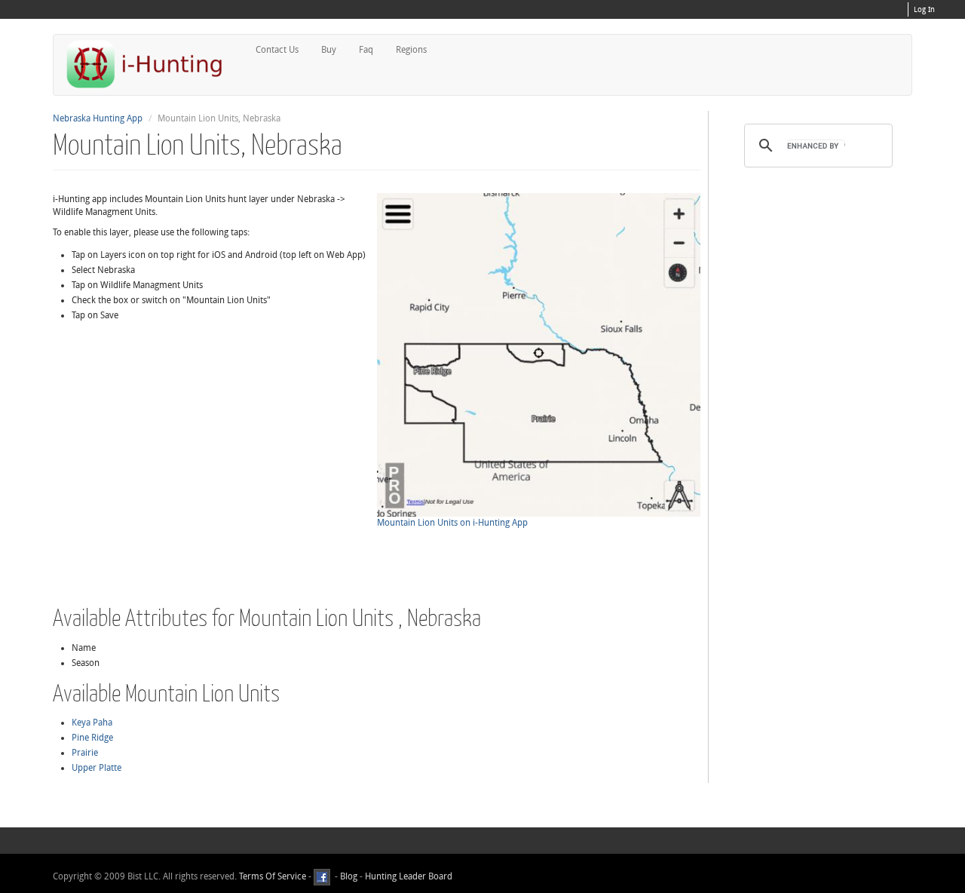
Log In (924, 9)
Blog (348, 876)
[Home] (151, 63)
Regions (411, 49)
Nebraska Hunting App (97, 118)
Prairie (85, 752)
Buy (328, 49)
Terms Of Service (272, 876)
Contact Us (277, 49)
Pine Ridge (92, 737)
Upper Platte (96, 768)
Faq (366, 49)
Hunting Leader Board (407, 876)
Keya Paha (92, 722)
